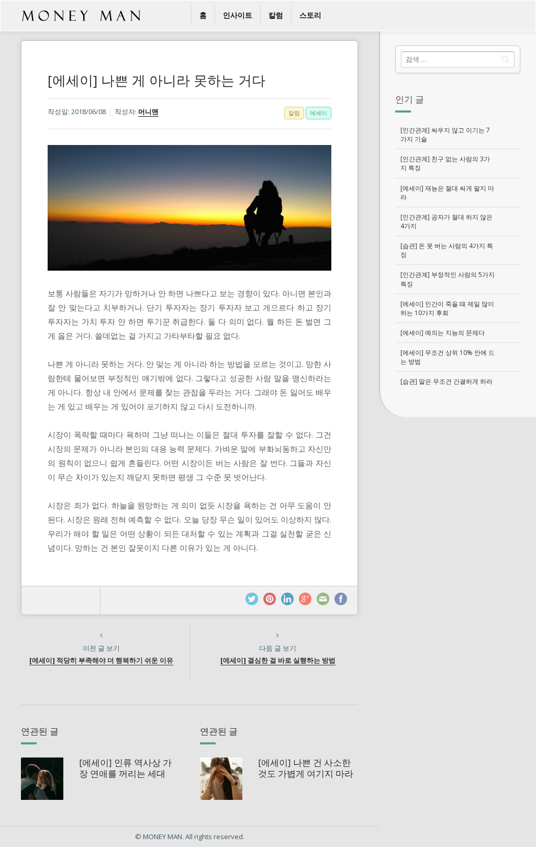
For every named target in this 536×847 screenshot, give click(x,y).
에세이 (318, 113)
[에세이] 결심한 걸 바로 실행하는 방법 (278, 660)
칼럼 (276, 15)
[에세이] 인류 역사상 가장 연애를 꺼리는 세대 (125, 767)
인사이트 (237, 15)
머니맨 (148, 111)
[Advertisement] (457, 487)
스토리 (310, 15)
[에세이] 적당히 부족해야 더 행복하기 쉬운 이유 (101, 660)
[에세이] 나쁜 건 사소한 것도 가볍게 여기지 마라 (305, 767)
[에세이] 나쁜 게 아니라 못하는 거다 (156, 80)
